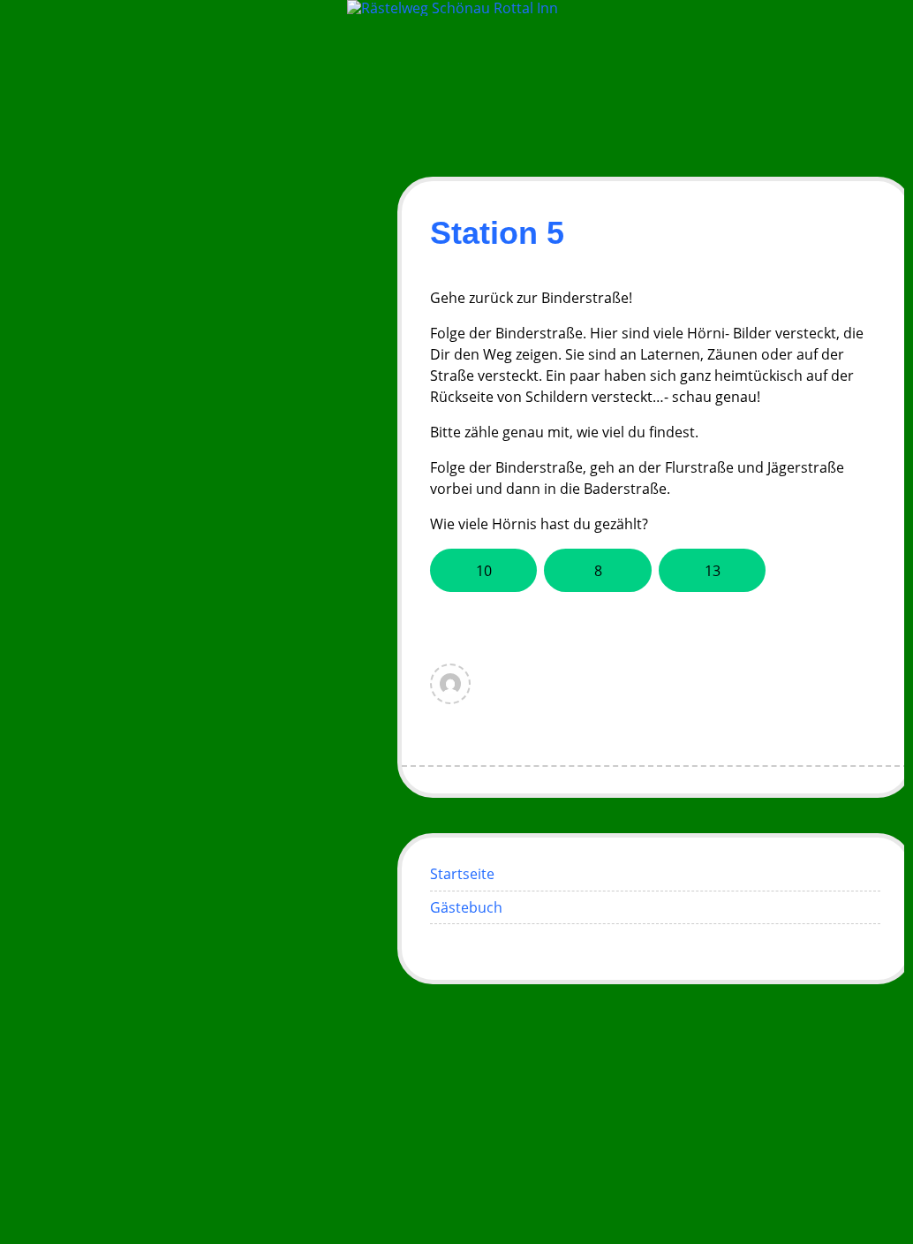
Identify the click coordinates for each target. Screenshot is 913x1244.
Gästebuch (466, 907)
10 (484, 570)
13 (713, 570)
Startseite (462, 874)
